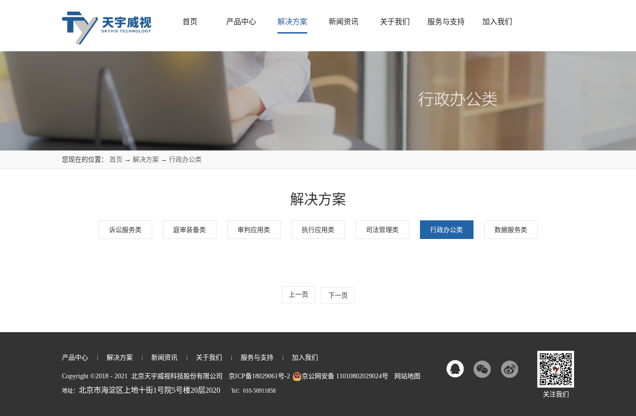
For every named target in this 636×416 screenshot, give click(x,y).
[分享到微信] (482, 369)
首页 (190, 22)
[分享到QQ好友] (455, 369)
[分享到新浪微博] (509, 369)
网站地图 (405, 376)
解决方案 (146, 159)
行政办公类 (185, 159)
